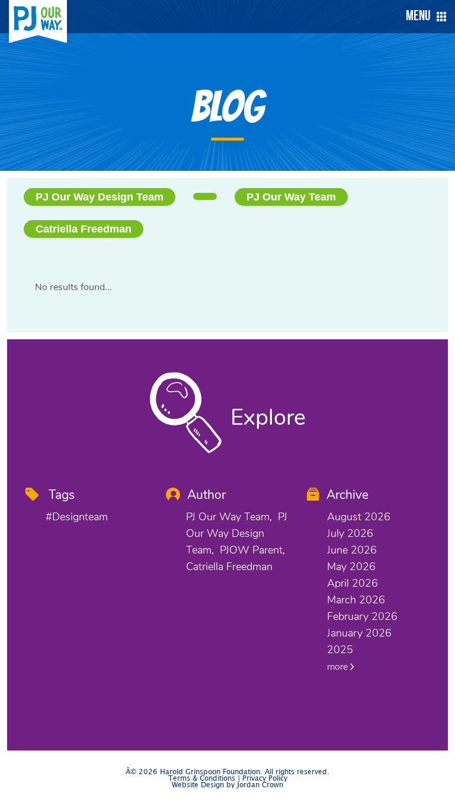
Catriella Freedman (84, 229)
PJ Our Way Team (291, 197)
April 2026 (352, 583)
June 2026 (352, 550)
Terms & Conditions (201, 778)
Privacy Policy (264, 778)
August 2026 (358, 517)
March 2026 (356, 600)
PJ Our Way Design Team (100, 197)
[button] (423, 16)
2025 (340, 649)
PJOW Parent (251, 550)
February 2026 (362, 616)
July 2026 (350, 533)
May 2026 (351, 566)
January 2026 (359, 633)
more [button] (338, 666)
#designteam (77, 517)
